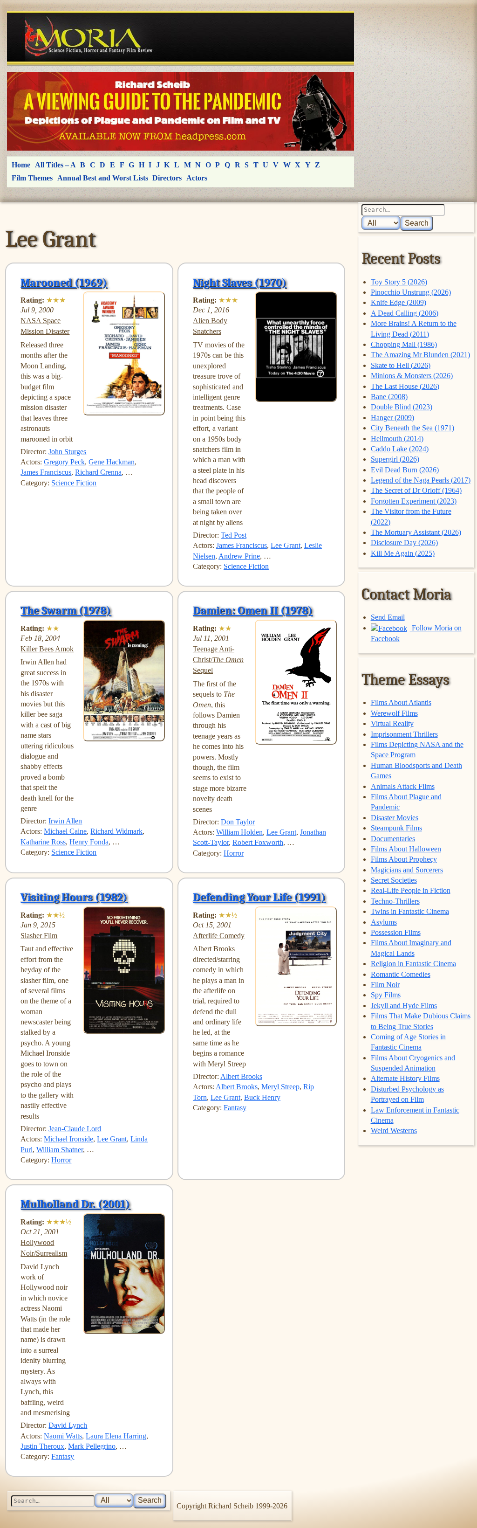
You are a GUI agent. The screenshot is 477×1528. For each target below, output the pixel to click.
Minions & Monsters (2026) (412, 376)
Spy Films (386, 995)
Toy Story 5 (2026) (399, 282)
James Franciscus (45, 472)
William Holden (239, 832)
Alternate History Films (405, 1078)
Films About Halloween (406, 849)
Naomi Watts (63, 1436)
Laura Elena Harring (116, 1436)
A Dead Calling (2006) (404, 313)
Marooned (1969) (63, 282)
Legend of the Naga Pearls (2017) (420, 480)
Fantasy (235, 1108)
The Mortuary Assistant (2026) (416, 532)
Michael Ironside (68, 1139)
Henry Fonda (89, 842)
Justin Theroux (42, 1446)
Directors (167, 178)
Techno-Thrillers (395, 901)
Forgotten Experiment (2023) (414, 501)
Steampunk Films (396, 828)
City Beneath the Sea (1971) (412, 428)
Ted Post (233, 535)
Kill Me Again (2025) (403, 553)
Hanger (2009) (392, 418)
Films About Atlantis (401, 702)
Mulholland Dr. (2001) (75, 1203)
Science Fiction (73, 483)
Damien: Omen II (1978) (253, 610)
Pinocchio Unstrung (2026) (411, 292)
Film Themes (32, 178)
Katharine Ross (43, 842)
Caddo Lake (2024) (400, 449)
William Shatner (59, 1150)
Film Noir (385, 985)
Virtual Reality (392, 723)
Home (21, 165)
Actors (196, 178)
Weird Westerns (394, 1130)
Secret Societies (394, 880)
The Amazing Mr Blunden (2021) (420, 355)
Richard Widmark (116, 831)
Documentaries (393, 839)
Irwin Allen (65, 821)
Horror (234, 853)
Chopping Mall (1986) (404, 344)
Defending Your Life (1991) (259, 897)
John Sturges (67, 452)
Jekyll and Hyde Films (404, 1005)
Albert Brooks (241, 1076)
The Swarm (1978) (65, 610)
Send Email (388, 617)
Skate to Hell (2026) (400, 365)
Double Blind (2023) (401, 407)
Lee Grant (285, 545)
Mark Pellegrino (92, 1446)
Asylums (384, 922)
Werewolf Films (394, 713)
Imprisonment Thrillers (404, 734)
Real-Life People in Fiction (410, 890)
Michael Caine (65, 831)
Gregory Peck (64, 462)
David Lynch (67, 1425)
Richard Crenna (98, 472)
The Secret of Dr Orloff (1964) (416, 490)
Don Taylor (238, 822)
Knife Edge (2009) (398, 302)
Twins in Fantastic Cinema (410, 911)
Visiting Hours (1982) (73, 897)
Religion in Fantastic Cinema (413, 964)
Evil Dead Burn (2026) (405, 470)
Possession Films (396, 932)
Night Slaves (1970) (239, 282)
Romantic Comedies (400, 974)
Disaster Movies (394, 818)
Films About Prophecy (404, 859)
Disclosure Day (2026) (404, 542)
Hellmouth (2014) (397, 438)
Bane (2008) (389, 397)
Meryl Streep (280, 1087)
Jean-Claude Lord (74, 1129)
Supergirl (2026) (395, 459)
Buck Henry (262, 1097)
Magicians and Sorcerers (407, 870)
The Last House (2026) (405, 386)
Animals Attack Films (403, 786)
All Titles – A (55, 165)
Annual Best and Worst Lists (102, 178)
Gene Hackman (112, 462)
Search (417, 223)
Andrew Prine (239, 556)
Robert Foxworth (257, 842)
